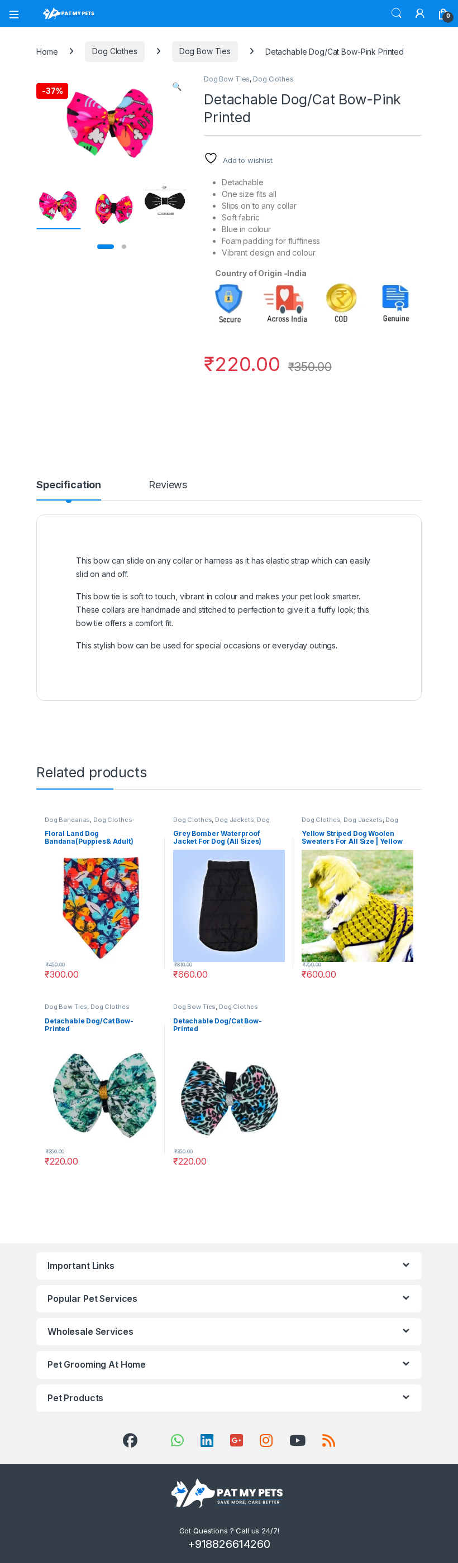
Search (396, 13)
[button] (177, 86)
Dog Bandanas (67, 820)
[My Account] (420, 13)
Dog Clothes (114, 51)
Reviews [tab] (168, 485)
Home (47, 51)
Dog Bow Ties (205, 51)
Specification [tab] (68, 485)
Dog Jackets (234, 820)
